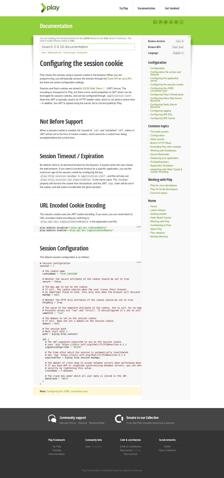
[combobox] (87, 47)
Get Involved (172, 8)
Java (181, 47)
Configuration (157, 68)
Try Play (123, 8)
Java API (126, 78)
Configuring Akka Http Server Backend (166, 99)
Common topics (158, 192)
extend (189, 37)
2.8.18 (86, 38)
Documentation (146, 8)
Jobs (93, 446)
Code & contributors (130, 446)
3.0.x (178, 41)
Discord (82, 422)
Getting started (158, 213)
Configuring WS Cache (162, 118)
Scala (175, 47)
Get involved (130, 454)
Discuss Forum (68, 422)
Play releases (157, 232)
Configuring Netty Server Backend (163, 105)
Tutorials (56, 450)
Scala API (112, 78)
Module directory (159, 236)
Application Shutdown (161, 165)
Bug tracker (130, 450)
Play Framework (52, 7)
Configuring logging (160, 110)
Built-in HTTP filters (160, 142)
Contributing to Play (160, 225)
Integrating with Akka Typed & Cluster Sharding (166, 170)
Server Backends (159, 154)
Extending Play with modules (165, 146)
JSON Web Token (92, 88)
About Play (156, 228)
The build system (159, 131)
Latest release (157, 210)
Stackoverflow (96, 422)
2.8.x (106, 38)
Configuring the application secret (164, 79)
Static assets (157, 139)
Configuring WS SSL (161, 114)
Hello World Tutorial (160, 217)
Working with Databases (163, 150)
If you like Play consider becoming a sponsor (150, 422)
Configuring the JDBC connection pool (162, 89)
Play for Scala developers (164, 189)
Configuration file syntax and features (165, 73)
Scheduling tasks (159, 161)
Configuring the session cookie (166, 84)
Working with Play (160, 221)
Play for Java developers (163, 185)
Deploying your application (164, 158)
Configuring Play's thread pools (167, 94)
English (177, 53)
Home (153, 206)
